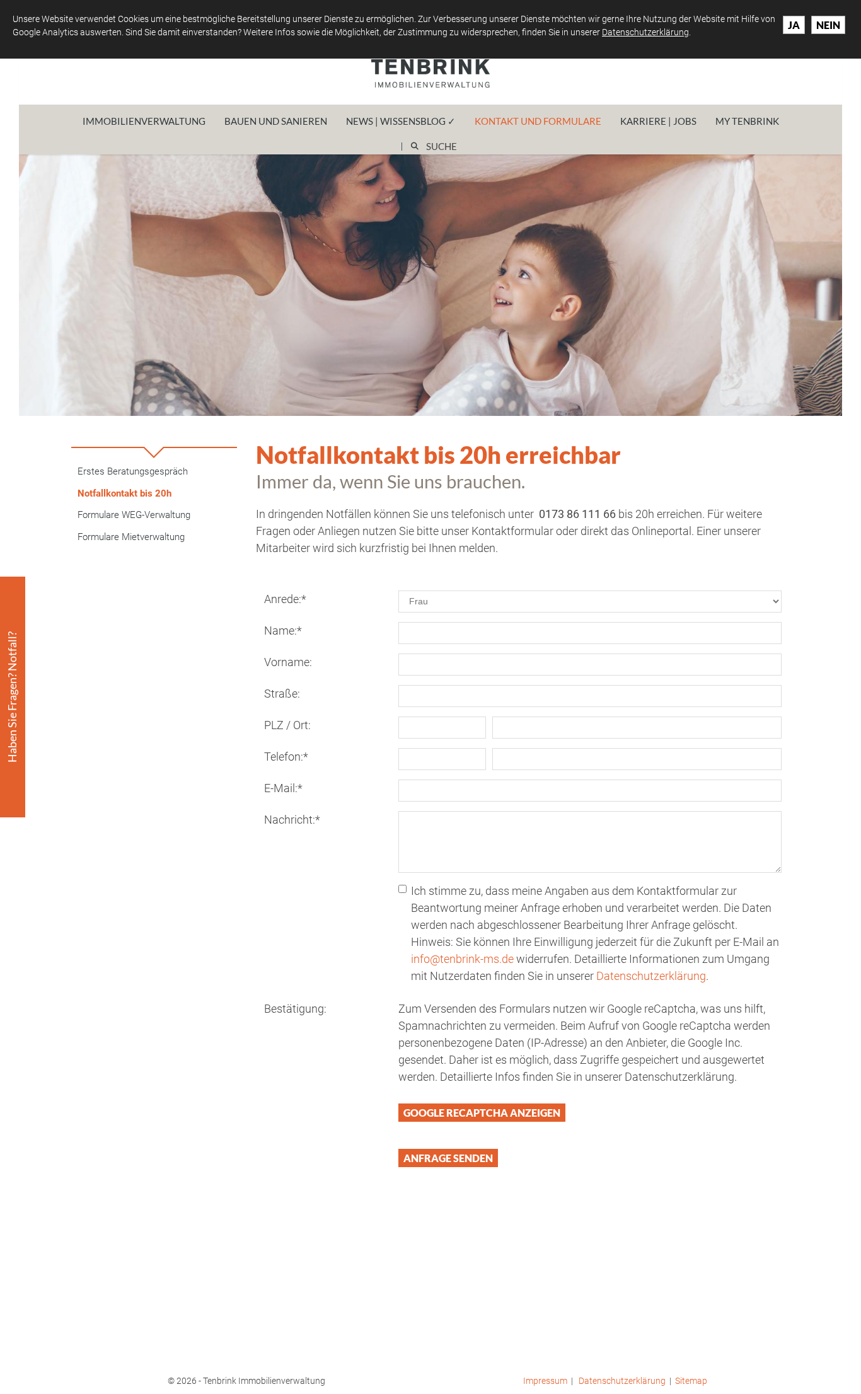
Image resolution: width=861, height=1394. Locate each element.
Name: (283, 630)
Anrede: (285, 599)
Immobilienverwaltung (144, 121)
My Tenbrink (747, 121)
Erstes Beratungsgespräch (133, 471)
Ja (794, 25)
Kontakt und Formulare (538, 121)
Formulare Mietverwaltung (131, 537)
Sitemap (691, 1381)
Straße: (282, 693)
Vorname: (288, 662)
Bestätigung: (295, 1008)
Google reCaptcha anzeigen (481, 1113)
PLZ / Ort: (287, 725)
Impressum (545, 1381)
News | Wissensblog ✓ (401, 121)
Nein (828, 25)
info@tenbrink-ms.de (462, 958)
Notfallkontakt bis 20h (124, 493)
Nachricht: (292, 819)
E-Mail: (283, 788)
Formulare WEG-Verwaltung (134, 515)
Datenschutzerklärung (651, 975)
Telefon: (286, 756)
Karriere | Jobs (658, 121)
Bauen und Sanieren (275, 121)
